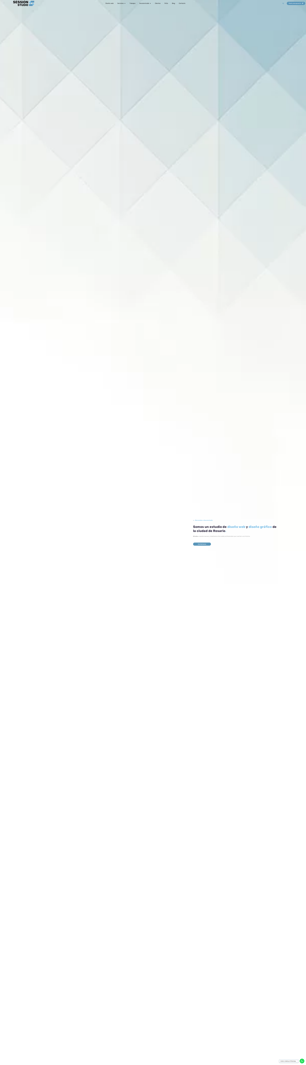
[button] (283, 3)
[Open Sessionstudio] (150, 3)
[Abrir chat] (302, 1061)
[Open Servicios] (125, 3)
